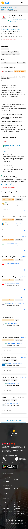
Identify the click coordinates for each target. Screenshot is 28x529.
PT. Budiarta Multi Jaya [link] (13, 383)
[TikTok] (22, 520)
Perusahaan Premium (19, 71)
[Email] (19, 520)
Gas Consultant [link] (11, 203)
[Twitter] (9, 520)
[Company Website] (4, 151)
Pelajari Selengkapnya (8, 185)
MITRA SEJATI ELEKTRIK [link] (13, 403)
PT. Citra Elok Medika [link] (12, 243)
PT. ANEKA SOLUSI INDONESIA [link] (15, 303)
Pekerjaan (3, 7)
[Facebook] (12, 520)
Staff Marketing (15, 29)
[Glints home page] (5, 2)
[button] (22, 3)
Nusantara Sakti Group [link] (13, 263)
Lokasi (10, 7)
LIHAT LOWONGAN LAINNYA (14, 421)
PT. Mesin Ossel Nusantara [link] (14, 363)
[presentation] (5, 2)
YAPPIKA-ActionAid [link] (12, 323)
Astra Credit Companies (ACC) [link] (15, 223)
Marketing (6, 29)
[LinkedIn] (15, 520)
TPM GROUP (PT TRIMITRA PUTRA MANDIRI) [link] (14, 343)
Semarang (10, 9)
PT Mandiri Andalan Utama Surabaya (18, 20)
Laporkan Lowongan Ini (9, 187)
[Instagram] (6, 520)
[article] (14, 203)
